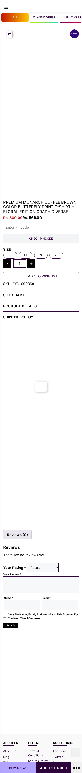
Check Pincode (41, 238)
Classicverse (44, 17)
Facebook (59, 751)
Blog (6, 757)
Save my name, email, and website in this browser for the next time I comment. (43, 616)
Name (9, 598)
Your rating (14, 567)
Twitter (58, 757)
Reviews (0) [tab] (17, 534)
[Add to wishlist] (8, 353)
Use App (69, 5)
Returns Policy (38, 761)
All (15, 17)
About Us (9, 751)
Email (46, 598)
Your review (12, 574)
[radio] (10, 255)
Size (7, 249)
